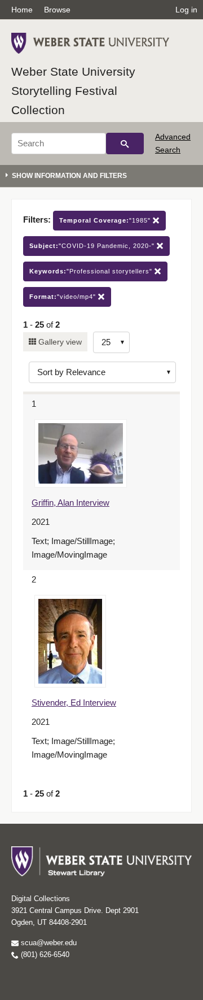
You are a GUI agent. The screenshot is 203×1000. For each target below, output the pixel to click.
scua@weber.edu (48, 942)
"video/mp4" (63, 296)
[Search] (125, 143)
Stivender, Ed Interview (74, 702)
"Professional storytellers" (92, 271)
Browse (57, 9)
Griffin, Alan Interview (70, 502)
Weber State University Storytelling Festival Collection (73, 90)
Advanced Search (173, 143)
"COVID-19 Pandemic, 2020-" (93, 245)
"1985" (106, 220)
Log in (186, 9)
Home (22, 9)
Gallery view (59, 341)
